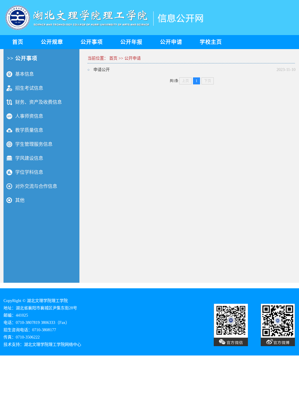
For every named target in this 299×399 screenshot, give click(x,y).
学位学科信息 (29, 172)
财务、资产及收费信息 (38, 102)
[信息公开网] (106, 32)
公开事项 (92, 42)
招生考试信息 (29, 88)
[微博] (225, 345)
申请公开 (101, 69)
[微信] (272, 345)
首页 (17, 42)
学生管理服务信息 (34, 144)
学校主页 (211, 42)
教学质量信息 (29, 130)
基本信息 (24, 74)
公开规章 (52, 42)
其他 (20, 200)
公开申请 (171, 42)
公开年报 (131, 42)
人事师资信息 (29, 116)
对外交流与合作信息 (36, 186)
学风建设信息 (29, 158)
